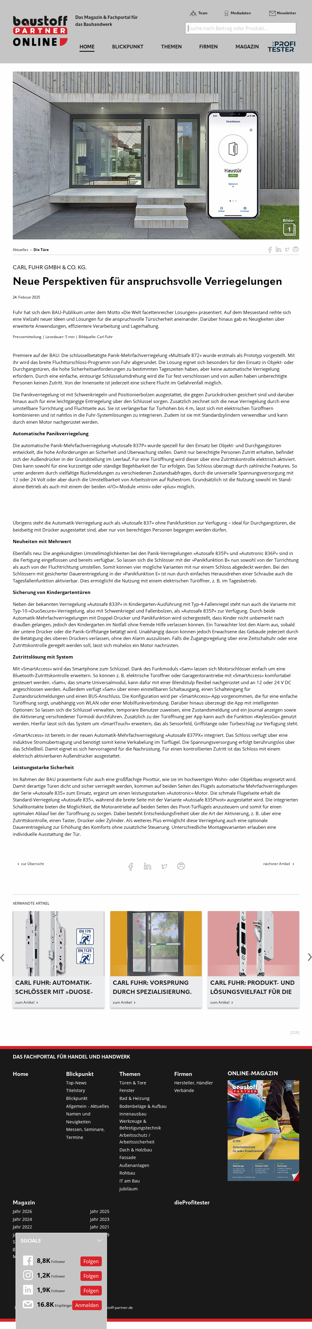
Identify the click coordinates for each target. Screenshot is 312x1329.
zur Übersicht (32, 863)
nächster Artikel (277, 863)
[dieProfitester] (281, 48)
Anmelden (87, 1305)
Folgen (91, 1261)
